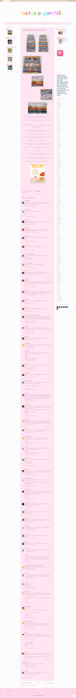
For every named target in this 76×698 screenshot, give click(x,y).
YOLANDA (26, 228)
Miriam (26, 548)
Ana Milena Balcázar (28, 254)
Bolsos (17, 23)
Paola (26, 363)
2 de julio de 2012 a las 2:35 (30, 389)
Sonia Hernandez (28, 642)
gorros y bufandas (60, 81)
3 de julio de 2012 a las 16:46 (30, 538)
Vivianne (26, 245)
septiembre (59, 107)
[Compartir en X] (37, 191)
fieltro (61, 80)
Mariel (26, 510)
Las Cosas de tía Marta (11, 47)
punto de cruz (63, 90)
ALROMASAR (9, 56)
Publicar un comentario (28, 677)
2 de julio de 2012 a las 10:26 (30, 432)
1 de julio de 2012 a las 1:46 (29, 250)
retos (68, 90)
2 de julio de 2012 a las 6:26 (30, 415)
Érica (25, 336)
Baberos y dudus (22, 23)
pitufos (64, 88)
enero (58, 101)
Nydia (26, 591)
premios (58, 90)
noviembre (59, 104)
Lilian (26, 326)
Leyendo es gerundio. (62, 29)
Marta (26, 419)
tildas (62, 93)
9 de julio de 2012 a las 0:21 (30, 658)
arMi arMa (27, 209)
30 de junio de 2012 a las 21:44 (30, 216)
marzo (58, 120)
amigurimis (59, 75)
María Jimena (27, 478)
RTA (25, 428)
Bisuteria (35, 23)
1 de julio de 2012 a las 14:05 (30, 333)
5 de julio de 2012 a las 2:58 (30, 588)
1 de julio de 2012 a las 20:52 (30, 369)
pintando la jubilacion (62, 38)
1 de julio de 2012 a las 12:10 (30, 303)
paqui (26, 518)
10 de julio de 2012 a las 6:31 (30, 667)
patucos (66, 86)
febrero (58, 122)
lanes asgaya (9, 64)
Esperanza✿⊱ (27, 380)
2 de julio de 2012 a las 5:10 (30, 401)
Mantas (13, 23)
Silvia (26, 541)
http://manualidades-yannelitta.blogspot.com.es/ (37, 134)
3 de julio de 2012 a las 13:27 (30, 522)
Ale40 (26, 446)
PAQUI (26, 279)
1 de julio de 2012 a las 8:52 (30, 286)
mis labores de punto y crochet (11, 38)
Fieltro (48, 23)
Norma (26, 534)
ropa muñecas (59, 91)
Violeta (26, 582)
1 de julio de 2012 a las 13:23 (30, 322)
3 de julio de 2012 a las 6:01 (30, 514)
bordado (61, 78)
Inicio (38, 683)
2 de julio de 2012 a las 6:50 (30, 424)
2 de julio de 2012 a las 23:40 (30, 498)
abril (57, 118)
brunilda (26, 220)
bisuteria (65, 77)
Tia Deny (26, 373)
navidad (63, 86)
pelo (57, 88)
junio (57, 110)
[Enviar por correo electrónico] (35, 191)
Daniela (26, 502)
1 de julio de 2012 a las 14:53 (30, 347)
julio (57, 109)
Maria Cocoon (27, 436)
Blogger (41, 695)
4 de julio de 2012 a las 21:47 (30, 569)
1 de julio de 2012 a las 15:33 (30, 360)
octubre (58, 105)
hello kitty (66, 81)
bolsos (58, 78)
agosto (58, 167)
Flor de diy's (9, 29)
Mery (26, 651)
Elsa (25, 632)
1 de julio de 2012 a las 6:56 (30, 267)
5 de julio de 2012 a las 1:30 (30, 579)
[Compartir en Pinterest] (40, 191)
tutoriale (58, 95)
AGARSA (26, 458)
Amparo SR (27, 489)
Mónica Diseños (27, 263)
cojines (58, 80)
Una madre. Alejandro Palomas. (65, 31)
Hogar (55, 23)
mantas (65, 85)
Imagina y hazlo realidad (29, 665)
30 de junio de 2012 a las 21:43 (30, 206)
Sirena (26, 290)
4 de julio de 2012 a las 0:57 (30, 551)
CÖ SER (26, 404)
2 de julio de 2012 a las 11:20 (30, 443)
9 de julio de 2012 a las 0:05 (30, 648)
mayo (58, 112)
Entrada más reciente (26, 683)
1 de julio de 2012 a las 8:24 (30, 275)
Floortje (26, 299)
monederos (59, 86)
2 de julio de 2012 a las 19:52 (30, 465)
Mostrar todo (16, 72)
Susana (26, 236)
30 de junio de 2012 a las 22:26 (30, 232)
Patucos (44, 23)
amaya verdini (27, 621)
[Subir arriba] (74, 696)
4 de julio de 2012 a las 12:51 (30, 562)
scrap (64, 91)
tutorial (65, 93)
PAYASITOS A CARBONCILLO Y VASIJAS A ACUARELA (66, 40)
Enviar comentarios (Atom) (31, 685)
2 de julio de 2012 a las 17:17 (30, 454)
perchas (60, 88)
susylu (26, 393)
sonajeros (58, 93)
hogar (27, 192)
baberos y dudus (60, 77)
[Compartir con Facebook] (39, 191)
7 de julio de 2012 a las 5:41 (30, 617)
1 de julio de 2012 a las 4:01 (29, 259)
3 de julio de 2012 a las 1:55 (30, 506)
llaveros (61, 85)
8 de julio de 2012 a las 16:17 (30, 639)
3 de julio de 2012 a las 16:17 (30, 530)
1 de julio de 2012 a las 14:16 (30, 339)
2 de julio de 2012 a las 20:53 (30, 474)
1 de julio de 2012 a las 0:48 (30, 241)
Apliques (40, 23)
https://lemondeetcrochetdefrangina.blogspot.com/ (34, 565)
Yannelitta (26, 200)
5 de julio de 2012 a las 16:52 (30, 602)
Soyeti (26, 307)
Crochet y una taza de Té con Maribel (31, 315)
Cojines (51, 23)
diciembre (58, 125)
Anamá (26, 343)
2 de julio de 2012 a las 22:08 (30, 486)
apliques (63, 75)
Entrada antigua (50, 683)
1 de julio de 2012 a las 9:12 (29, 295)
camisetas (65, 78)
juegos (66, 83)
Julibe (26, 671)
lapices (58, 85)
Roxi (25, 271)
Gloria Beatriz (27, 606)
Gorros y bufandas (30, 23)
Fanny (26, 526)
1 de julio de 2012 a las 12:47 (30, 311)
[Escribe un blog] (36, 191)
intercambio (62, 83)
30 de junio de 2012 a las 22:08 (30, 224)
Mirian (26, 662)
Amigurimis (9, 23)
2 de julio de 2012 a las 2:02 (30, 377)
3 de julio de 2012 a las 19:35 (30, 545)
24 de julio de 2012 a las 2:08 (30, 675)
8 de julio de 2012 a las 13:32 (30, 628)
